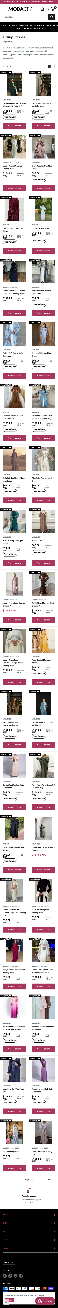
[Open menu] (4, 9)
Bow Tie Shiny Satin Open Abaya (13, 541)
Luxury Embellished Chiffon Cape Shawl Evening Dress (14, 292)
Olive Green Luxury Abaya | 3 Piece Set (43, 848)
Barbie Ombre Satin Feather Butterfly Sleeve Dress (14, 1028)
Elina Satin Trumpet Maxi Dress (42, 479)
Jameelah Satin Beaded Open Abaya (41, 292)
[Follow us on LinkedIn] (21, 1276)
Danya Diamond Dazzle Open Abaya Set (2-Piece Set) (14, 104)
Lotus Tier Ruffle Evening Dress (42, 1152)
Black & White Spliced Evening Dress (40, 911)
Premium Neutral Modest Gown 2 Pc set (13, 417)
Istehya (6, 225)
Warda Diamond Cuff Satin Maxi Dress (42, 1090)
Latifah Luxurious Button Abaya (13, 229)
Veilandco (36, 844)
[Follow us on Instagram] (10, 1276)
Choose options (14, 126)
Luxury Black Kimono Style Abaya (13, 848)
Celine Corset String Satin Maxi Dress (42, 723)
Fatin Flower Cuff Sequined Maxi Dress (43, 1028)
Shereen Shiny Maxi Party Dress (42, 354)
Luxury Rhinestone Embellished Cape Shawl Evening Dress (13, 663)
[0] (53, 9)
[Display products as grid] (49, 66)
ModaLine (7, 100)
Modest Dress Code (11, 162)
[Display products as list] (54, 66)
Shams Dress (37, 540)
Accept (9, 1300)
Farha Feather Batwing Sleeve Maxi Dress (12, 723)
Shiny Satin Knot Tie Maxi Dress (42, 167)
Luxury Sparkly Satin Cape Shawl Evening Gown (42, 971)
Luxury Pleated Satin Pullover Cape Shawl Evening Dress (14, 912)
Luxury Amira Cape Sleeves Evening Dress (14, 604)
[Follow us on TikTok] (15, 1276)
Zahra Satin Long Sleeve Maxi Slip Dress (41, 104)
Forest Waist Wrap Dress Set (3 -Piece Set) (43, 786)
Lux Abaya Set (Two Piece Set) (13, 1090)
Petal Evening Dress (11, 1151)
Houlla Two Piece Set (40, 228)
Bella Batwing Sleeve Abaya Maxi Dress (14, 479)
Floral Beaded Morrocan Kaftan (41, 661)
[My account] (42, 9)
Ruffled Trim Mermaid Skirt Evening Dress (43, 604)
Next (50, 1179)
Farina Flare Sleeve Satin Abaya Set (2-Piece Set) (42, 417)
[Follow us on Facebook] (5, 1276)
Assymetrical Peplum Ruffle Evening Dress (14, 971)
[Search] (51, 17)
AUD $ (6, 1262)
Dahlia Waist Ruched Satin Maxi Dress (13, 786)
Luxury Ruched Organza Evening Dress (12, 167)
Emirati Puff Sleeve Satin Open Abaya (13, 354)
